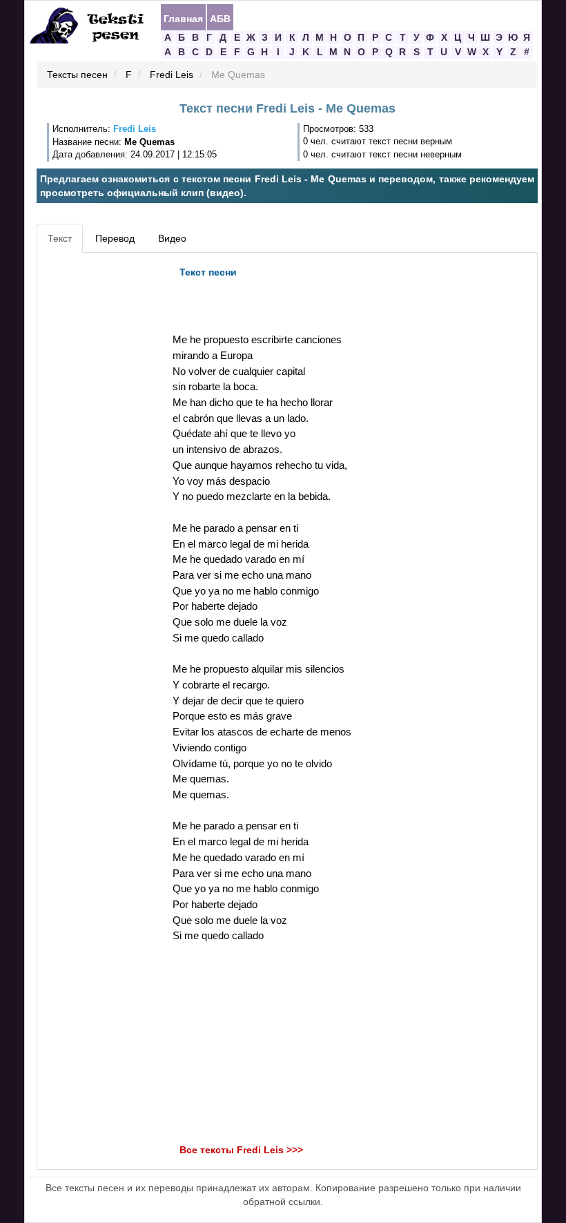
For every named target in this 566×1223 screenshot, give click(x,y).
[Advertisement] (103, 467)
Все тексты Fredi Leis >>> (241, 1149)
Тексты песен (77, 75)
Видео (172, 238)
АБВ (220, 18)
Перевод (115, 238)
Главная (183, 18)
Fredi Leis (171, 75)
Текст (60, 238)
